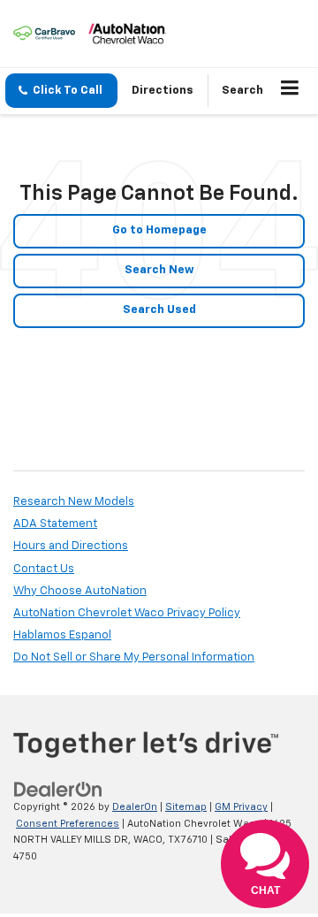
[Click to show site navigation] (290, 91)
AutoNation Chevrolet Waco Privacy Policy (126, 613)
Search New (159, 270)
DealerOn (134, 807)
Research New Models (73, 502)
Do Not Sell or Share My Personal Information (133, 657)
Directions (162, 90)
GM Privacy (241, 807)
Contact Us (43, 569)
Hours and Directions (70, 546)
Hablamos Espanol (62, 635)
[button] (61, 90)
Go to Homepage (159, 230)
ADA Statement (55, 524)
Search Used (159, 310)
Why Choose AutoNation (80, 591)
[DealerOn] (58, 790)
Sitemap (186, 807)
